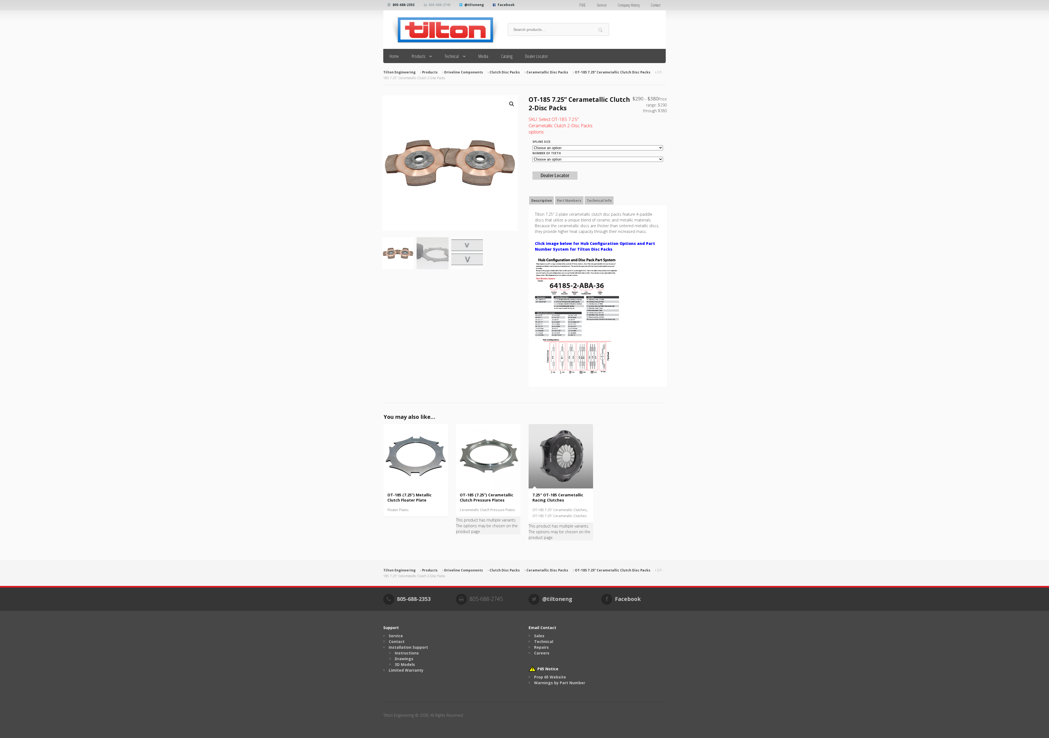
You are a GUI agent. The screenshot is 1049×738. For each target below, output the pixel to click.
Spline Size (541, 142)
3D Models (405, 664)
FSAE (582, 5)
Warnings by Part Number (559, 682)
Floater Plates (398, 510)
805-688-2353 (403, 4)
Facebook (506, 4)
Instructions (407, 653)
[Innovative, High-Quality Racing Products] (441, 29)
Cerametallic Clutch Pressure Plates (487, 510)
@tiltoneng (474, 4)
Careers (541, 653)
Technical (452, 56)
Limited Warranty (406, 670)
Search (600, 30)
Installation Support (408, 647)
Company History (629, 5)
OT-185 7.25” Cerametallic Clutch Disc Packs (612, 72)
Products (418, 56)
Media (483, 56)
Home (394, 56)
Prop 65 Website (550, 677)
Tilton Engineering (399, 72)
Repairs (541, 647)
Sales (539, 635)
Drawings (404, 658)
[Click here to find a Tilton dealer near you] (554, 176)
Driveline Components (463, 72)
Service (602, 5)
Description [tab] (541, 200)
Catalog (506, 56)
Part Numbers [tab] (569, 200)
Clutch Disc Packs (505, 72)
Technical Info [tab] (599, 200)
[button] (512, 104)
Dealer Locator (536, 56)
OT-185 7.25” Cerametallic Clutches (559, 510)
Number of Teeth (546, 153)
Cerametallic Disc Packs (547, 72)
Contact (655, 5)
